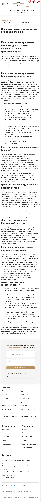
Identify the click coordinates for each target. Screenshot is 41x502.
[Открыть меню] (27, 6)
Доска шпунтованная (9, 405)
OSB (22, 413)
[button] (33, 3)
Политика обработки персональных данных (16, 491)
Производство (27, 437)
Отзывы (24, 440)
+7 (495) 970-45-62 (13, 10)
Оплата (4, 433)
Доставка (5, 429)
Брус (22, 391)
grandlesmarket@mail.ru (10, 477)
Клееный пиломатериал (29, 409)
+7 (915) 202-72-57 (30, 10)
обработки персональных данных (17, 376)
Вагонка (5, 398)
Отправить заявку (20, 367)
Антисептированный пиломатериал (28, 418)
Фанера (5, 413)
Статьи (24, 433)
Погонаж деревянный (9, 417)
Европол (23, 405)
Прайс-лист (6, 437)
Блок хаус (24, 394)
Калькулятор (6, 444)
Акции (4, 440)
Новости (25, 429)
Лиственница (6, 409)
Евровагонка (25, 398)
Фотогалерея (27, 448)
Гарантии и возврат (29, 444)
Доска (4, 391)
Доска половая (26, 402)
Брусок (4, 394)
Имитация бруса (8, 402)
